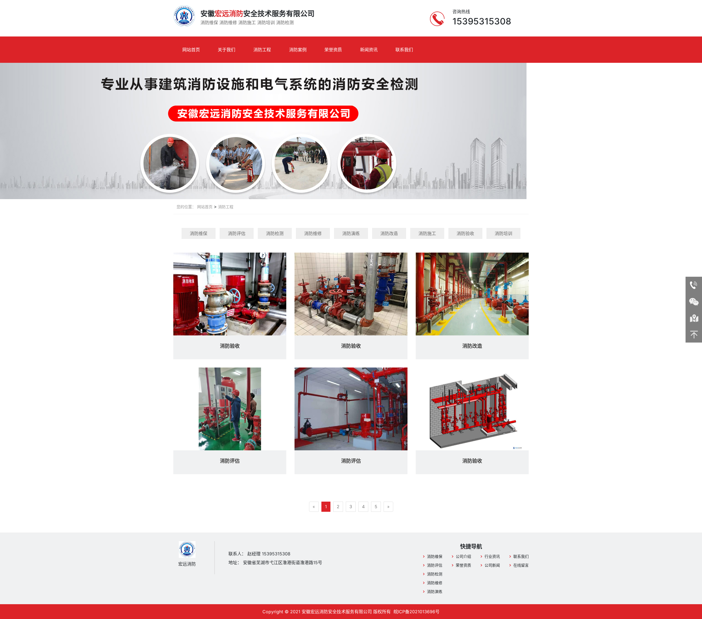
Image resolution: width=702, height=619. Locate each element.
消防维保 (198, 233)
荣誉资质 (333, 49)
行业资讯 (492, 556)
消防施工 (427, 233)
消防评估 (236, 233)
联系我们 (404, 49)
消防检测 (275, 233)
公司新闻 (492, 565)
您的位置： (186, 206)
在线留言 (521, 565)
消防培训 (503, 233)
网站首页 (191, 49)
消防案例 (298, 49)
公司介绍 (463, 556)
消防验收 (465, 233)
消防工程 (262, 49)
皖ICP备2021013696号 (417, 611)
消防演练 (351, 233)
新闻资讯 (369, 49)
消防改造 (389, 233)
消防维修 (313, 233)
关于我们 (226, 49)
